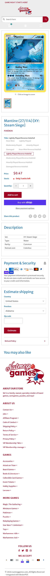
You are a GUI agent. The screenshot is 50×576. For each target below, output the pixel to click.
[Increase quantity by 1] (30, 185)
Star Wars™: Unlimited (12, 525)
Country (7, 296)
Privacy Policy (8, 439)
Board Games (8, 469)
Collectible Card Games (12, 478)
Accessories (7, 461)
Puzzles (6, 517)
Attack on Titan (9, 465)
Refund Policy (10, 341)
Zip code (7, 316)
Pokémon (8, 131)
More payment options (25, 208)
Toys (5, 529)
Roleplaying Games (11, 521)
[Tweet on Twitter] (39, 216)
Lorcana (6, 490)
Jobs (4, 414)
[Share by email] (44, 216)
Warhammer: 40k (10, 533)
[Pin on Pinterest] (35, 216)
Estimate (12, 330)
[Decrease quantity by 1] (16, 185)
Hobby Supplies (9, 486)
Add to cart (13, 195)
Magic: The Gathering (11, 504)
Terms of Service (10, 435)
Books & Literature (10, 474)
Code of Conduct (9, 422)
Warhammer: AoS (10, 538)
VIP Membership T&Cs (12, 443)
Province (7, 306)
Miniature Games (10, 508)
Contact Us (7, 410)
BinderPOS (23, 575)
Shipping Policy (9, 426)
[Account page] (25, 26)
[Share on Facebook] (30, 216)
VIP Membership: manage (13, 447)
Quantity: (8, 186)
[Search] (46, 19)
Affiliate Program (10, 418)
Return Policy (8, 430)
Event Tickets (8, 482)
